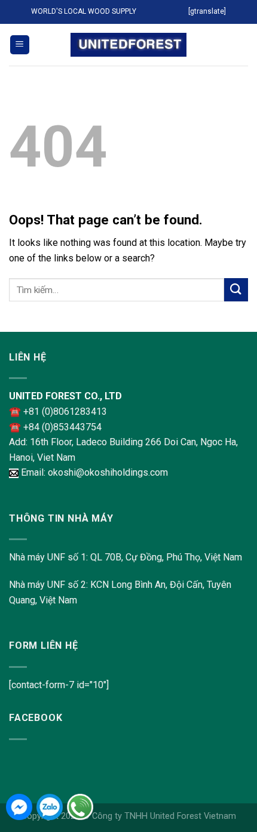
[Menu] (20, 45)
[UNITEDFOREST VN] (128, 45)
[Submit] (236, 289)
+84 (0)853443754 (62, 427)
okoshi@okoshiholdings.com (108, 472)
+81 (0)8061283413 (65, 411)
